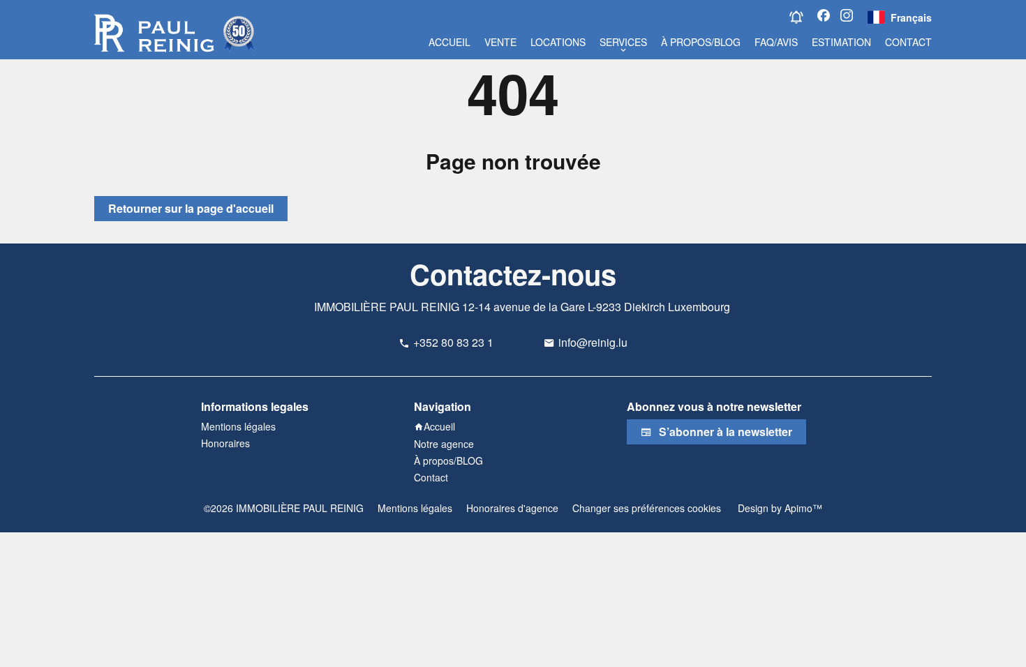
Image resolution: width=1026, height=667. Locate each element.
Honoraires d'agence (512, 508)
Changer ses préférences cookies (646, 508)
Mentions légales (415, 508)
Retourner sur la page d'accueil (191, 208)
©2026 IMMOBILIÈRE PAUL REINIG (284, 508)
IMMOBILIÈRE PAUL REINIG (386, 307)
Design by (778, 508)
